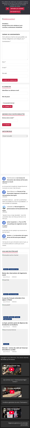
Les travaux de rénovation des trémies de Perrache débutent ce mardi (15, 180)
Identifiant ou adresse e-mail (10, 90)
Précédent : (12, 25)
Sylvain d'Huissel (6, 277)
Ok (7, 8)
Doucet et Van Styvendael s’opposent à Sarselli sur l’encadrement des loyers (15, 193)
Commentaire (6, 41)
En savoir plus (15, 11)
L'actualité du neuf (14, 269)
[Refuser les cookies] (28, 7)
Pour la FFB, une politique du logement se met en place (14, 224)
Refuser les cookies (17, 8)
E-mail (4, 67)
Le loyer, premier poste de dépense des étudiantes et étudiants (15, 324)
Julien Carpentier (12, 222)
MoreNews (4, 359)
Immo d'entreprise (14, 294)
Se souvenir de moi (8, 103)
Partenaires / (23, 402)
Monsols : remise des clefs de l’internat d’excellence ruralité (15, 349)
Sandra (9, 235)
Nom (4, 62)
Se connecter (7, 106)
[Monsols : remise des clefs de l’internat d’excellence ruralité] (15, 337)
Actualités (6, 344)
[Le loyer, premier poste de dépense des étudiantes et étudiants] (15, 312)
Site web (4, 73)
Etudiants (12, 317)
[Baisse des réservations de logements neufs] (15, 262)
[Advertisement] (15, 156)
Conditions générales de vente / (11, 402)
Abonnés (6, 269)
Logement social (7, 319)
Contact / (15, 381)
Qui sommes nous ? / (9, 380)
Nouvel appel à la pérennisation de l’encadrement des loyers (15, 208)
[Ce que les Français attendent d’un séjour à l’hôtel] (15, 287)
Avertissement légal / (21, 380)
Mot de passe (6, 96)
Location (17, 317)
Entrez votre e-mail (8, 118)
